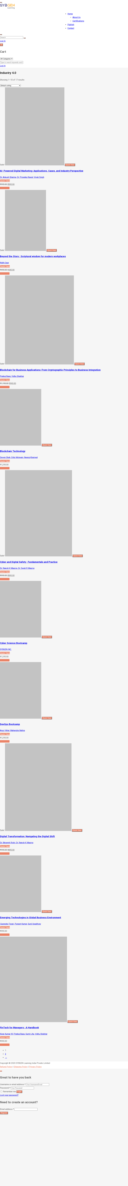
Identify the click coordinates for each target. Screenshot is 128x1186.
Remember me (9, 1091)
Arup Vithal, (5, 730)
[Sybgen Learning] (7, 8)
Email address (7, 1109)
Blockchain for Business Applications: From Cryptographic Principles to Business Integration (50, 370)
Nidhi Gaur (4, 263)
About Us (76, 17)
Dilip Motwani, (17, 457)
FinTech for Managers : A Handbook (19, 1027)
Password (5, 1088)
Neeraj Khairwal (31, 457)
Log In (3, 41)
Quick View (5, 181)
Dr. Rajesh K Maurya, (9, 568)
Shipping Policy (21, 1067)
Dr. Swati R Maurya (26, 568)
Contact (71, 28)
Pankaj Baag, (6, 376)
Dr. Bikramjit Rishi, (8, 842)
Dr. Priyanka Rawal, (25, 177)
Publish (71, 24)
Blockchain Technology (12, 451)
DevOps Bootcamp (10, 724)
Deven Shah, (5, 457)
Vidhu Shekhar (18, 376)
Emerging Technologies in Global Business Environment (30, 917)
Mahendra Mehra (17, 730)
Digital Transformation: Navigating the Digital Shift (27, 836)
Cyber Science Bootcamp (13, 643)
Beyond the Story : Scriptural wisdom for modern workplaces (33, 256)
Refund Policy (6, 1067)
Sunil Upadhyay (34, 924)
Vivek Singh (39, 177)
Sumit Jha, (30, 1034)
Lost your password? (9, 1095)
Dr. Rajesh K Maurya (24, 842)
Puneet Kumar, (21, 924)
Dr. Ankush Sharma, (8, 177)
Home (70, 14)
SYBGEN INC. (6, 649)
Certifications (78, 21)
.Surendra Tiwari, (7, 924)
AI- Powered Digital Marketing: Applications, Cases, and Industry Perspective (41, 171)
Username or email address (13, 1084)
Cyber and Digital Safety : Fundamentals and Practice (29, 562)
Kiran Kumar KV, (7, 1034)
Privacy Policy (35, 1067)
